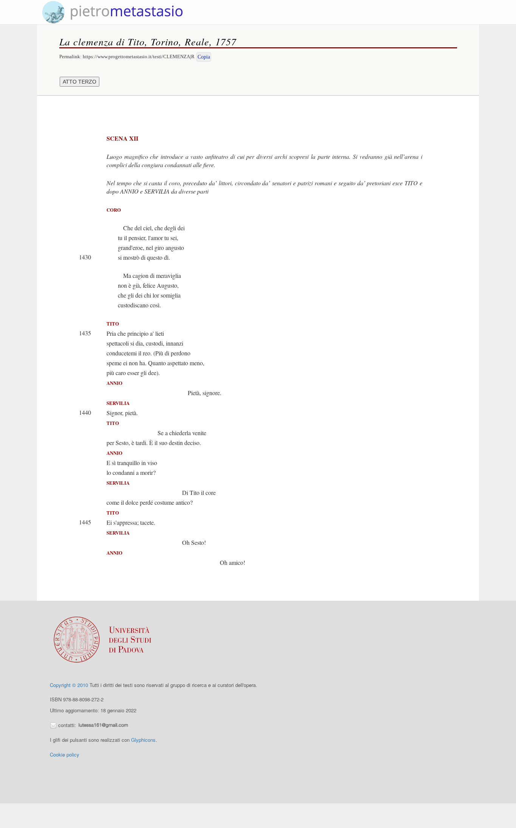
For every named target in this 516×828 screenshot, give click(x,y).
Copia (204, 57)
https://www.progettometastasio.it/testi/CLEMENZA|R (139, 56)
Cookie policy (64, 754)
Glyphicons (143, 739)
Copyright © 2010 (69, 684)
